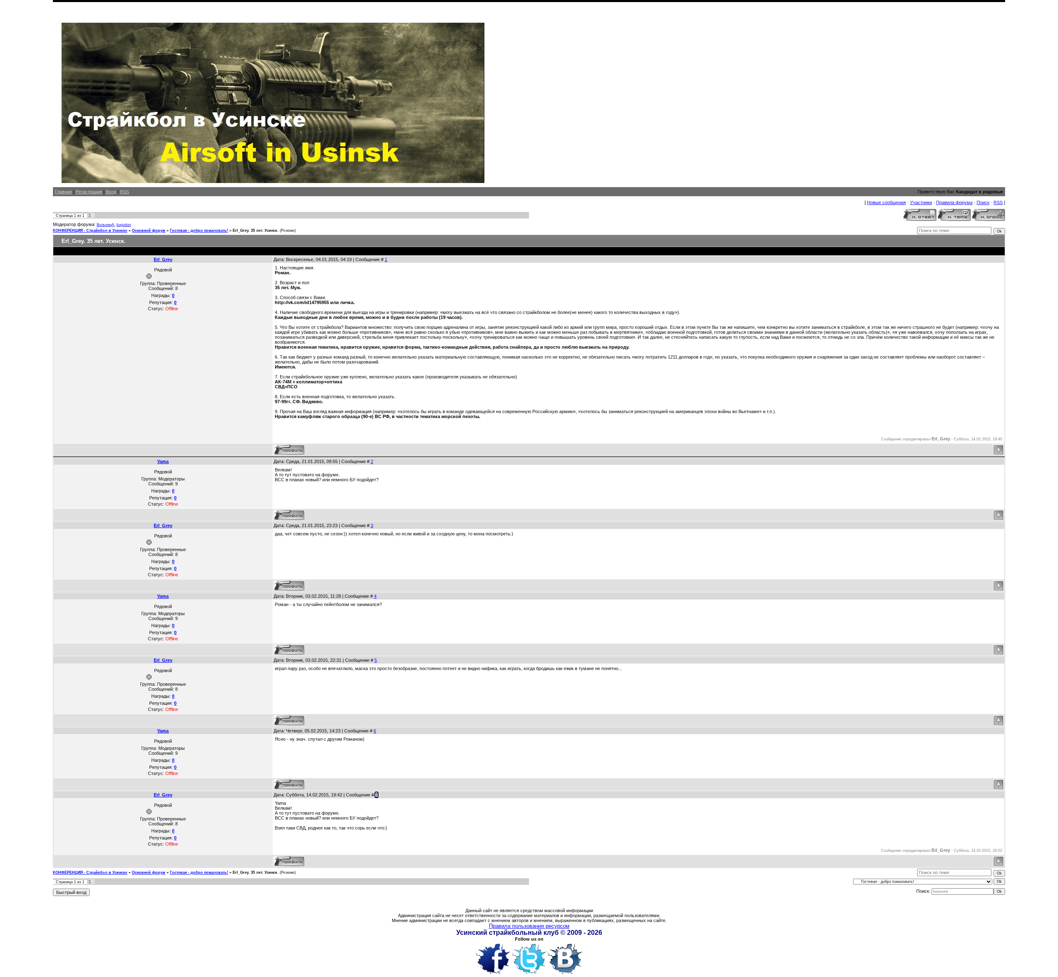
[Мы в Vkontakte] (565, 974)
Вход (111, 191)
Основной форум (148, 230)
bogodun (124, 225)
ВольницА (105, 225)
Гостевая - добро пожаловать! (199, 230)
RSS (124, 191)
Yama (163, 461)
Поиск (983, 202)
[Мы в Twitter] (529, 974)
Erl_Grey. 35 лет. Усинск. (256, 230)
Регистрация (89, 191)
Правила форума (954, 202)
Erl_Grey (163, 259)
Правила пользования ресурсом (529, 926)
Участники (921, 202)
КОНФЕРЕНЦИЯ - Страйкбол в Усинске (90, 230)
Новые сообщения (886, 202)
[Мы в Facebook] (493, 974)
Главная (63, 191)
